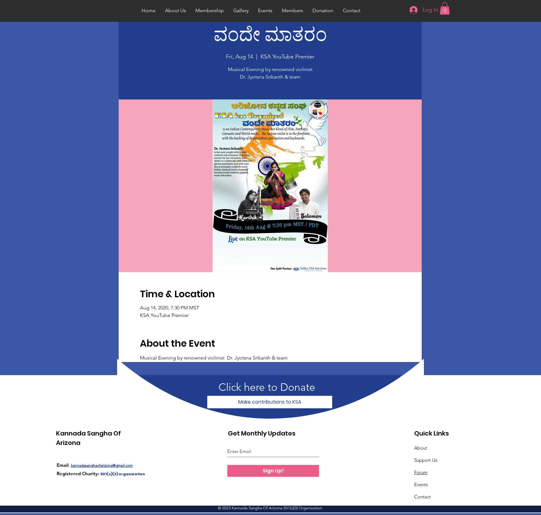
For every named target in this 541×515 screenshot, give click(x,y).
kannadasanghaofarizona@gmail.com (102, 465)
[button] (445, 8)
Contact (422, 497)
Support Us (425, 460)
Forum (421, 472)
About (420, 448)
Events (421, 484)
